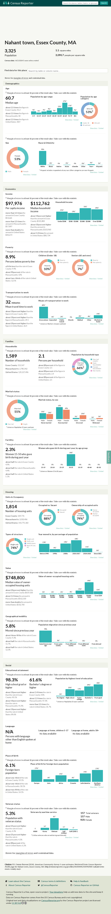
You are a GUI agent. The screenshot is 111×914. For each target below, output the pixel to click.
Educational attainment (17, 670)
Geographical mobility (16, 616)
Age (7, 88)
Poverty (9, 247)
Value (8, 568)
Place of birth (11, 755)
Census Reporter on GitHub (86, 885)
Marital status (12, 391)
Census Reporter (22, 3)
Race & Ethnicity (46, 143)
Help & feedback (81, 881)
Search (104, 3)
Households (11, 346)
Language (10, 726)
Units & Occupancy (14, 497)
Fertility (9, 440)
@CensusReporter (49, 885)
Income (8, 194)
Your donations (56, 892)
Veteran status (12, 804)
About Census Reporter (19, 885)
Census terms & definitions (53, 881)
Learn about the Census (19, 881)
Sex (7, 143)
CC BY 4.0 (16, 903)
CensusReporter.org (50, 900)
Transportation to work (17, 292)
